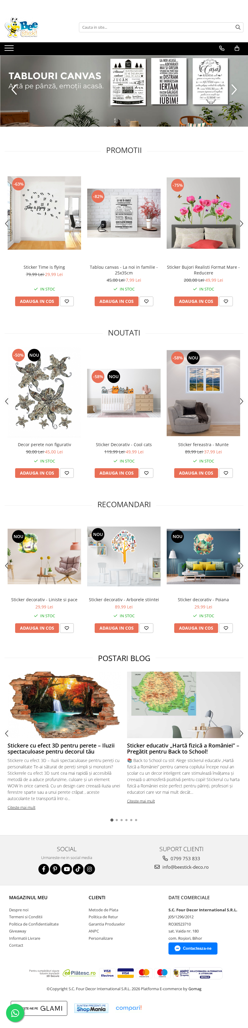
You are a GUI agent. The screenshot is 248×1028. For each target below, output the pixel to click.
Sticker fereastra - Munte (203, 444)
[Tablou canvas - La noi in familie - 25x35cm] (124, 213)
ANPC (94, 931)
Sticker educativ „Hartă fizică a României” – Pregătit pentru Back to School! (183, 748)
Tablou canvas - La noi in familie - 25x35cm (124, 270)
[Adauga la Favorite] (67, 301)
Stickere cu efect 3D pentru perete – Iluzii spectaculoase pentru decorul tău (61, 748)
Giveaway (17, 931)
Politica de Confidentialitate (34, 924)
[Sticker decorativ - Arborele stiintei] (124, 556)
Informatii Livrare (24, 938)
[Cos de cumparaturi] (236, 48)
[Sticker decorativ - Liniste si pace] (44, 556)
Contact (16, 945)
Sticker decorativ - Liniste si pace (44, 599)
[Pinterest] (55, 869)
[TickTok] (78, 869)
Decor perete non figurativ (44, 444)
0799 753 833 (184, 858)
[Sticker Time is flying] (44, 213)
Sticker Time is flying (44, 267)
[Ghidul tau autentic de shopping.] (128, 1008)
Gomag (194, 988)
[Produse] (10, 49)
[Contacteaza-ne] (222, 48)
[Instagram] (89, 869)
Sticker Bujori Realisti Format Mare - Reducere (203, 270)
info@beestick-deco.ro (185, 867)
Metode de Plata (103, 910)
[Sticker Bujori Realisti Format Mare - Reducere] (203, 213)
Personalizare (101, 938)
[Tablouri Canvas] (124, 91)
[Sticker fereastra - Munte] (203, 393)
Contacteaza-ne (197, 948)
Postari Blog (124, 658)
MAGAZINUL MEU (28, 897)
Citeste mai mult (21, 807)
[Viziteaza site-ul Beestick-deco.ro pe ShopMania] (91, 1008)
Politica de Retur (103, 916)
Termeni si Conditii (25, 916)
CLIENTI (97, 897)
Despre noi (18, 910)
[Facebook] (43, 869)
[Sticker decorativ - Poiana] (203, 556)
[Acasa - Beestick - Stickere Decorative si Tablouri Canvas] (35, 27)
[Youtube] (66, 869)
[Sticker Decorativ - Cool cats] (124, 393)
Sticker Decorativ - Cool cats (124, 444)
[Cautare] (238, 27)
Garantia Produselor (107, 924)
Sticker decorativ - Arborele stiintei (124, 599)
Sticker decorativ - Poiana (203, 599)
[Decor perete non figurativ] (44, 393)
